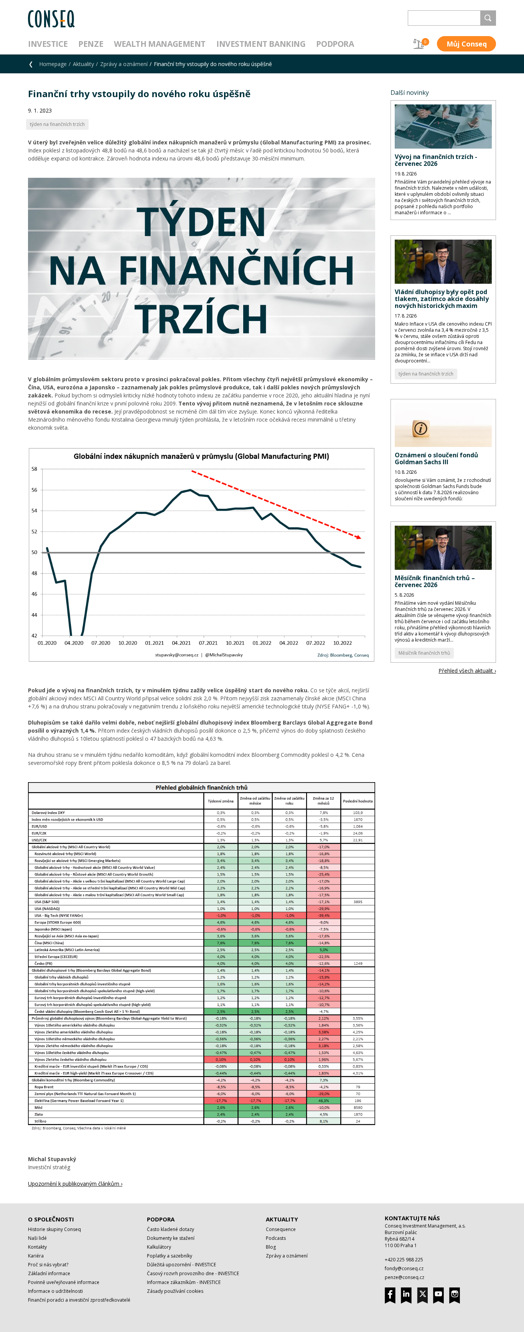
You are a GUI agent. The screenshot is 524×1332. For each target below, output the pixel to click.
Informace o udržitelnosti (55, 1291)
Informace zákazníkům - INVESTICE (184, 1282)
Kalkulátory (159, 1247)
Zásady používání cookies (175, 1291)
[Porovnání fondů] (418, 43)
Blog (271, 1247)
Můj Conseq (467, 43)
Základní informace (49, 1273)
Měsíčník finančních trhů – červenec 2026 (435, 581)
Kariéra (36, 1256)
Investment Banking (260, 43)
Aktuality (83, 64)
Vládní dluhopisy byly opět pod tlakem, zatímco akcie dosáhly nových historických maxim (442, 299)
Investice (48, 43)
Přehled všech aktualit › (467, 670)
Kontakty (37, 1247)
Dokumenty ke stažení (170, 1238)
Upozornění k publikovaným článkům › (75, 1183)
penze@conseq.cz (404, 1277)
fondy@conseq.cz (404, 1268)
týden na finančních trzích (426, 374)
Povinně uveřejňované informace (63, 1282)
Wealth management (160, 43)
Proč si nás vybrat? (48, 1264)
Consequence (281, 1229)
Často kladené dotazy (170, 1229)
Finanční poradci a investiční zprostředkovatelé (79, 1300)
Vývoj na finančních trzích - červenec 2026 (436, 160)
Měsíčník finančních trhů (424, 653)
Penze (90, 43)
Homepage (53, 64)
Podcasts (276, 1238)
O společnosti (51, 1219)
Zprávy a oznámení (124, 64)
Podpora (335, 43)
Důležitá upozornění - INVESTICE (181, 1264)
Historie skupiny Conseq (54, 1229)
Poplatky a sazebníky (169, 1256)
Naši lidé (37, 1238)
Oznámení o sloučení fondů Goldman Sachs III (436, 458)
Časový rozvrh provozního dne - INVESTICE (193, 1273)
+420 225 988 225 (404, 1259)
